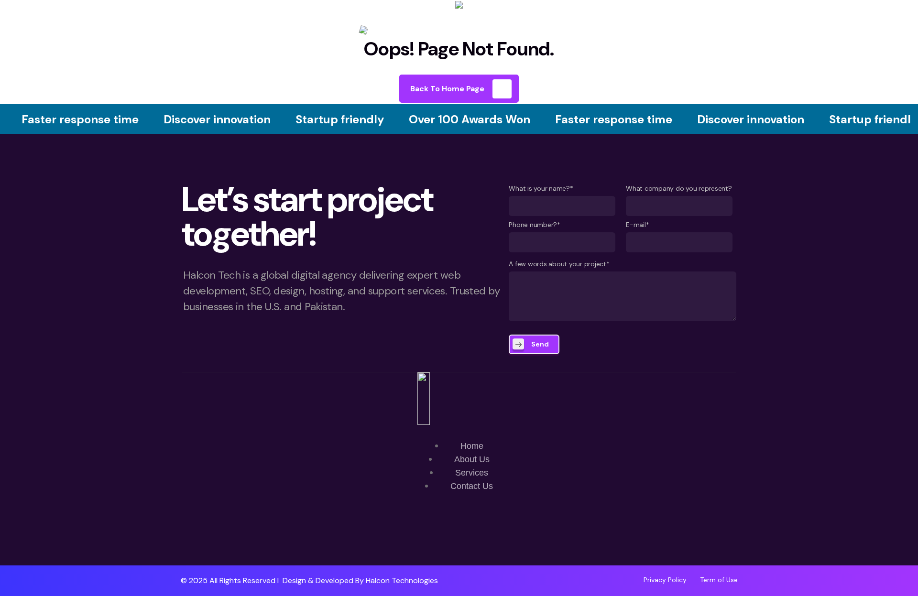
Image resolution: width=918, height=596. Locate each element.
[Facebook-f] (459, 538)
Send (540, 344)
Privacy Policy (665, 579)
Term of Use (719, 579)
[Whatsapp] (431, 538)
